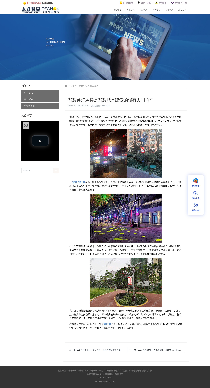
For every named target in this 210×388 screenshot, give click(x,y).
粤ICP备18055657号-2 (105, 381)
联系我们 (182, 10)
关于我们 (130, 10)
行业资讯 (28, 92)
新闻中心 (169, 10)
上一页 (95, 349)
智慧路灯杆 (29, 105)
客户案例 (156, 10)
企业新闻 (28, 99)
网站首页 (117, 10)
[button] (40, 140)
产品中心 (143, 10)
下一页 (157, 349)
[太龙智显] (40, 9)
